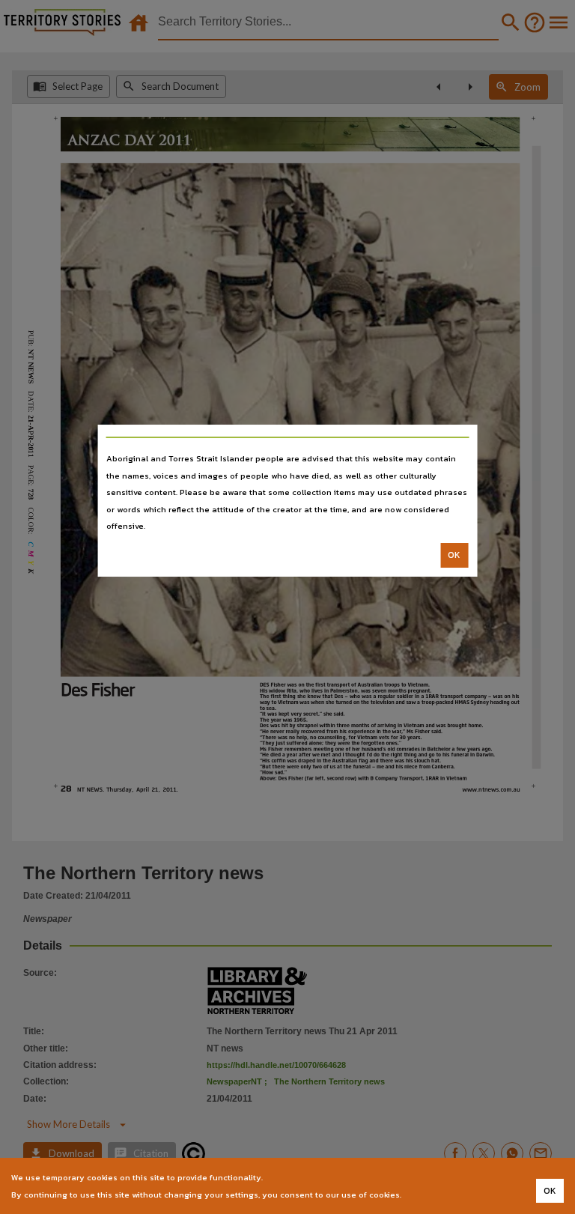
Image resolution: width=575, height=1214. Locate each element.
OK (454, 555)
